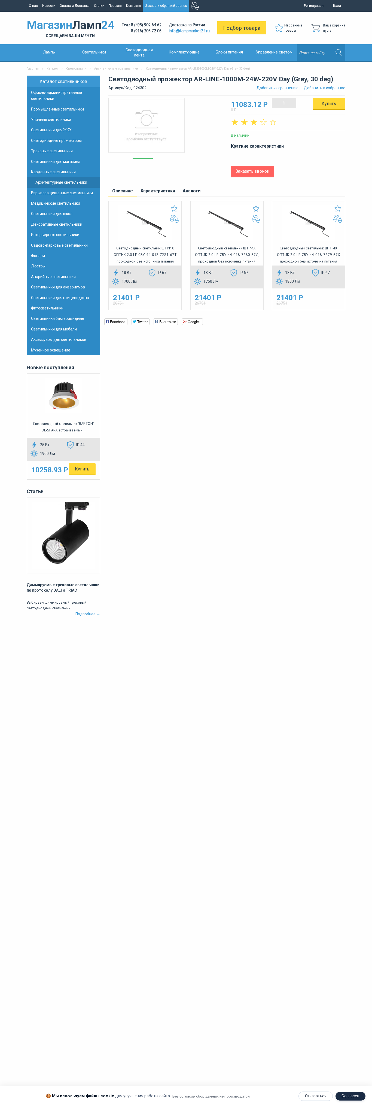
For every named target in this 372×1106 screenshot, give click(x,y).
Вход (337, 6)
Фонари (38, 256)
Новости (48, 6)
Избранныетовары (293, 28)
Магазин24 (70, 28)
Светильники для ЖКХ (51, 130)
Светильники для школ (51, 213)
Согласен (350, 1096)
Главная (33, 68)
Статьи (99, 6)
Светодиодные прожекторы (56, 140)
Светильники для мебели (54, 329)
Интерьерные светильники (55, 234)
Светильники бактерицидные (57, 318)
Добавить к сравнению (277, 88)
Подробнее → (87, 614)
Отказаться (316, 1096)
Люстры (38, 266)
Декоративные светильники (56, 224)
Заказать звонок (252, 171)
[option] (165, 128)
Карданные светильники (53, 172)
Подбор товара (241, 27)
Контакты (133, 6)
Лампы (49, 52)
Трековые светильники (52, 151)
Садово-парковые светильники (59, 245)
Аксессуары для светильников (58, 339)
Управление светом (274, 52)
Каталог (52, 68)
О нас (33, 6)
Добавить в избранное (324, 88)
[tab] (122, 191)
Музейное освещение (50, 350)
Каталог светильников (63, 81)
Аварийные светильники (53, 277)
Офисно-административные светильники (56, 95)
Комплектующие (184, 52)
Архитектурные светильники (116, 68)
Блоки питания (229, 52)
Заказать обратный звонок (166, 6)
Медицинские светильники (55, 203)
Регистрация (314, 6)
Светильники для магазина (55, 161)
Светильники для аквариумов (58, 287)
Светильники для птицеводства (60, 298)
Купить (82, 469)
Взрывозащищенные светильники (62, 193)
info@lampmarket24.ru (189, 30)
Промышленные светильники (57, 109)
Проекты (115, 6)
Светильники (94, 52)
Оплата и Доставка (75, 6)
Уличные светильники (51, 119)
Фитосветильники (47, 308)
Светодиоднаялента (139, 53)
